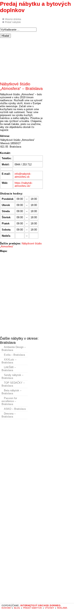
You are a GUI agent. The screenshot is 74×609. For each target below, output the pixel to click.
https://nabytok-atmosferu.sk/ (24, 184)
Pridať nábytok (13, 22)
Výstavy (49, 608)
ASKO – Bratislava (15, 408)
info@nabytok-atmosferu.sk (23, 175)
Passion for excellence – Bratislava (9, 401)
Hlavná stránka (13, 19)
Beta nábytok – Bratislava (11, 392)
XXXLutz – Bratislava (9, 361)
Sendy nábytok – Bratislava (12, 376)
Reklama (62, 608)
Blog (17, 608)
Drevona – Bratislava (9, 415)
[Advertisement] (37, 58)
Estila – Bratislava (14, 354)
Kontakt (7, 608)
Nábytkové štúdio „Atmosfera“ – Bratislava (21, 86)
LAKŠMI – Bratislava (9, 369)
